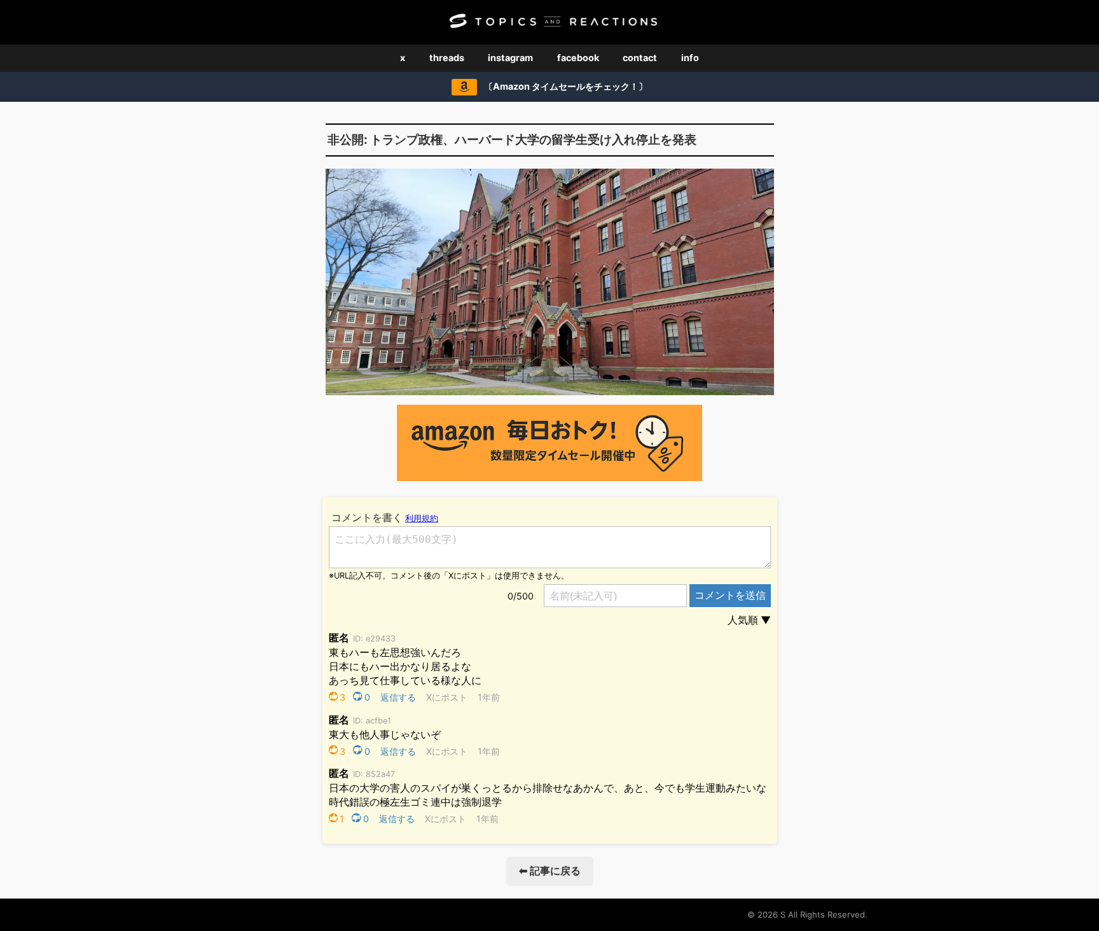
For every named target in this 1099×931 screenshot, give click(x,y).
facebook (578, 57)
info (690, 57)
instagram (510, 57)
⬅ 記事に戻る (550, 870)
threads (446, 57)
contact (640, 57)
